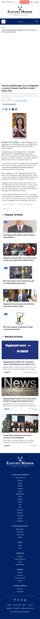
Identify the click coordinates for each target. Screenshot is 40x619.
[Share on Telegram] (6, 109)
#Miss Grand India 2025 (25, 204)
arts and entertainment (20, 612)
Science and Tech (20, 578)
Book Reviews (20, 564)
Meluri (20, 491)
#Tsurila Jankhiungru (9, 204)
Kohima (20, 486)
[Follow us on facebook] (31, 2)
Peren (20, 505)
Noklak (20, 502)
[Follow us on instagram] (35, 2)
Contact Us (20, 591)
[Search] (36, 21)
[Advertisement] (20, 61)
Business (20, 575)
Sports (20, 581)
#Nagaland (6, 209)
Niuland (20, 499)
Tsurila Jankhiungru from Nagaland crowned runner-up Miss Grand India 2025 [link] (19, 31)
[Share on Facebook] (16, 109)
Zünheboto (20, 521)
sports (16, 608)
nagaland (17, 605)
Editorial (20, 556)
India (20, 548)
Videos (20, 572)
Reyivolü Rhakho (22, 100)
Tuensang (20, 515)
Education (20, 532)
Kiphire (20, 483)
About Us (20, 589)
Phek (20, 507)
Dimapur (20, 480)
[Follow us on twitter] (33, 2)
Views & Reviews (20, 559)
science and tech (27, 608)
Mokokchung (20, 494)
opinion (9, 608)
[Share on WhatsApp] (9, 109)
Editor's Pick (20, 534)
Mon (20, 496)
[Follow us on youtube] (37, 2)
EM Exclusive (20, 529)
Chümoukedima (20, 477)
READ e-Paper (25, 2)
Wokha (20, 518)
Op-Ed (20, 562)
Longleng (20, 488)
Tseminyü (20, 513)
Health (20, 537)
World (20, 545)
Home (3, 27)
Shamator (20, 510)
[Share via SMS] (13, 109)
